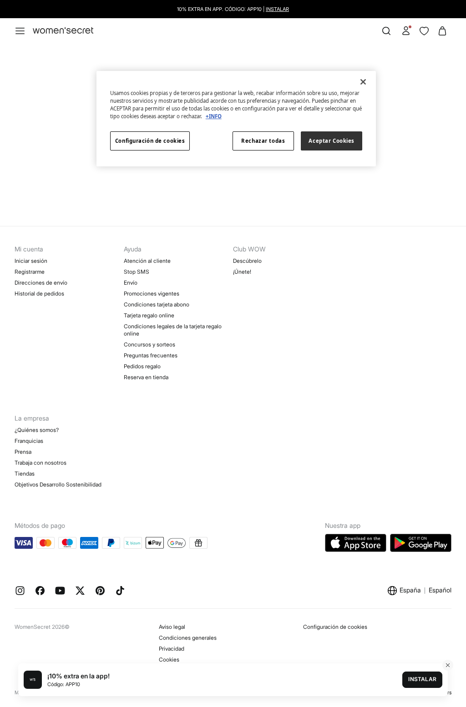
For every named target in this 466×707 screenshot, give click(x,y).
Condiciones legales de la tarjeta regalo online (173, 330)
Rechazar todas (263, 140)
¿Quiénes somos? (37, 429)
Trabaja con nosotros (40, 462)
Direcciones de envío (41, 282)
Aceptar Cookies (332, 140)
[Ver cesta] (442, 30)
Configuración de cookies (335, 626)
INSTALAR (277, 9)
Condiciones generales (188, 637)
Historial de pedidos (39, 293)
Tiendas (25, 473)
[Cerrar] (363, 82)
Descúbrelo (247, 260)
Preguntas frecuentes (150, 355)
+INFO (214, 116)
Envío (130, 282)
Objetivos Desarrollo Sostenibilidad (58, 484)
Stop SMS (136, 271)
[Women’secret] (63, 30)
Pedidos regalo (142, 366)
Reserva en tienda (146, 377)
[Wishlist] (424, 31)
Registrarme (30, 271)
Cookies (169, 659)
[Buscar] (386, 30)
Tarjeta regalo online (149, 315)
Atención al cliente (147, 260)
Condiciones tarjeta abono (156, 304)
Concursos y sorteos (149, 344)
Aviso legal (172, 626)
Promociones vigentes (151, 293)
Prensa (23, 451)
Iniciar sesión (31, 260)
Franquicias (29, 440)
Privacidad (171, 648)
